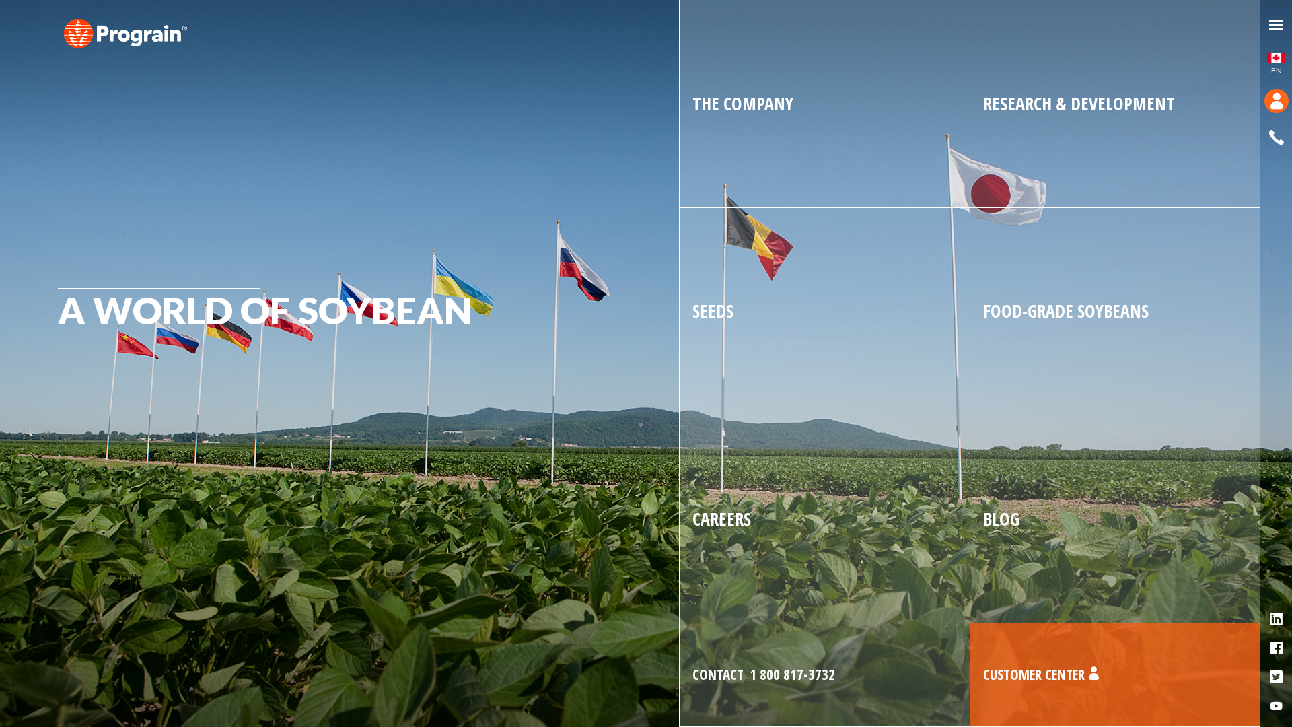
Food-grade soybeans (1066, 311)
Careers (721, 519)
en (1276, 70)
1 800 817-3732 (763, 674)
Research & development (1079, 104)
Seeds (712, 311)
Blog (1001, 519)
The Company (742, 104)
